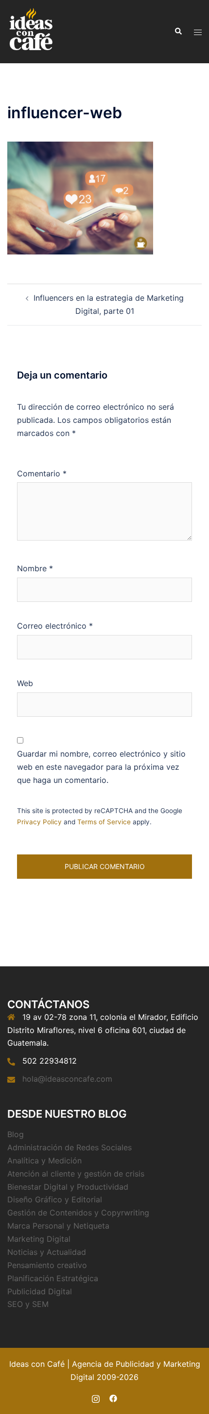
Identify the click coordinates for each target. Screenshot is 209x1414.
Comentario (42, 473)
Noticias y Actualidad (46, 1252)
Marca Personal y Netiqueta (58, 1226)
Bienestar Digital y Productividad (67, 1187)
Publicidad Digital (39, 1291)
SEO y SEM (28, 1304)
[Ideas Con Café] (30, 31)
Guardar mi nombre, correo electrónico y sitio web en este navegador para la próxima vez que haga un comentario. (101, 767)
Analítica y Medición (44, 1160)
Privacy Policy (39, 822)
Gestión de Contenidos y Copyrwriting (78, 1212)
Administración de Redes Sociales (69, 1147)
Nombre (35, 568)
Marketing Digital (38, 1239)
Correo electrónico (55, 626)
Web (25, 683)
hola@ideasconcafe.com (67, 1079)
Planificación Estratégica (52, 1278)
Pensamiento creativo (47, 1265)
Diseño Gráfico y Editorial (54, 1199)
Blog (15, 1134)
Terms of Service (104, 822)
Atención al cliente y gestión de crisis (75, 1173)
